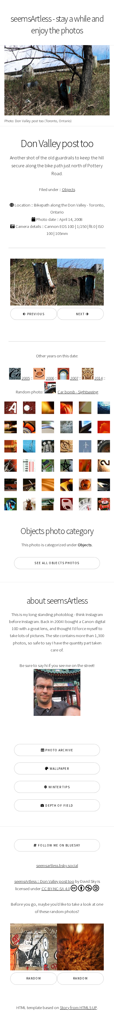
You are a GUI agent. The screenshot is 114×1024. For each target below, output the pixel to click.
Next (78, 314)
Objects (68, 189)
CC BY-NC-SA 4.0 (56, 888)
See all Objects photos (56, 563)
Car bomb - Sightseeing (78, 392)
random (33, 978)
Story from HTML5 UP (78, 1007)
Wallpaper (59, 769)
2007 (74, 378)
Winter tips (58, 787)
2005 (26, 378)
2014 (98, 378)
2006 (50, 378)
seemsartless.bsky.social (57, 865)
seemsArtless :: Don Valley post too (44, 881)
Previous (35, 314)
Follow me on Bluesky (58, 845)
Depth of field (58, 805)
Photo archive (58, 750)
